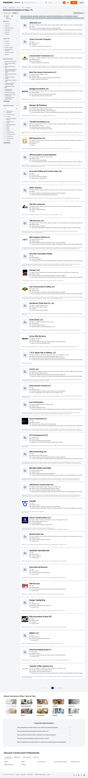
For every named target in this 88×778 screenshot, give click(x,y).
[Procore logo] (8, 2)
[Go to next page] (62, 688)
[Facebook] (76, 775)
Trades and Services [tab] (27, 757)
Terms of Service (30, 774)
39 (59, 687)
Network (17, 2)
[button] (3, 24)
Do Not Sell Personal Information (40, 774)
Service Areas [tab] (36, 757)
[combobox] (55, 2)
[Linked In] (73, 775)
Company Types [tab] (8, 757)
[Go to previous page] (43, 688)
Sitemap (48, 774)
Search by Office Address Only (8, 17)
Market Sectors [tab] (17, 757)
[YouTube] (84, 775)
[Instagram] (81, 775)
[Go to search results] (16, 108)
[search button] (64, 2)
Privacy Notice (23, 774)
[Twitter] (78, 775)
